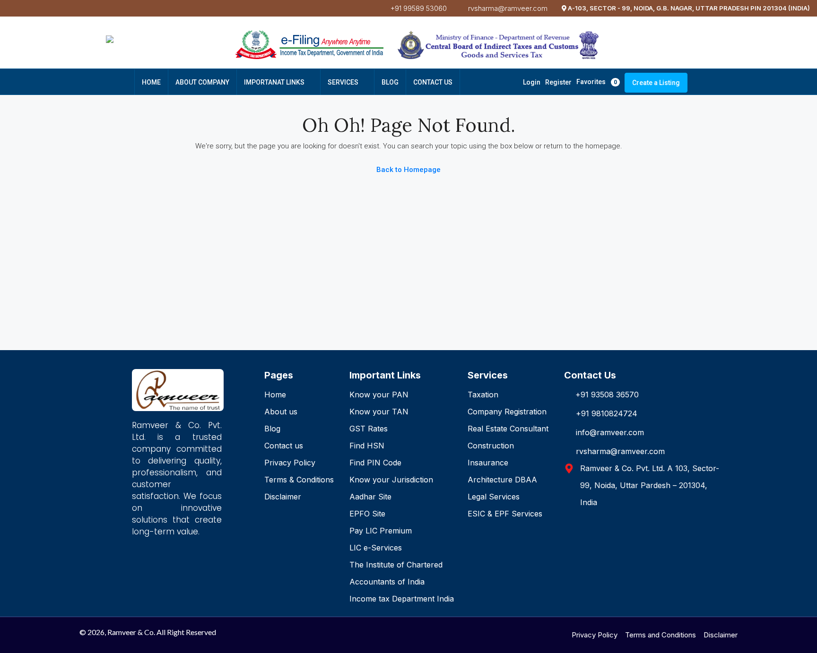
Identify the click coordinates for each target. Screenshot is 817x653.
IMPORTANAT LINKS (274, 82)
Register (558, 82)
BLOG (390, 82)
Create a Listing (656, 82)
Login (531, 82)
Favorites (596, 82)
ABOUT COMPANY (202, 82)
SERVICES (343, 82)
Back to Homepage (408, 169)
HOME (151, 82)
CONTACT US (432, 82)
